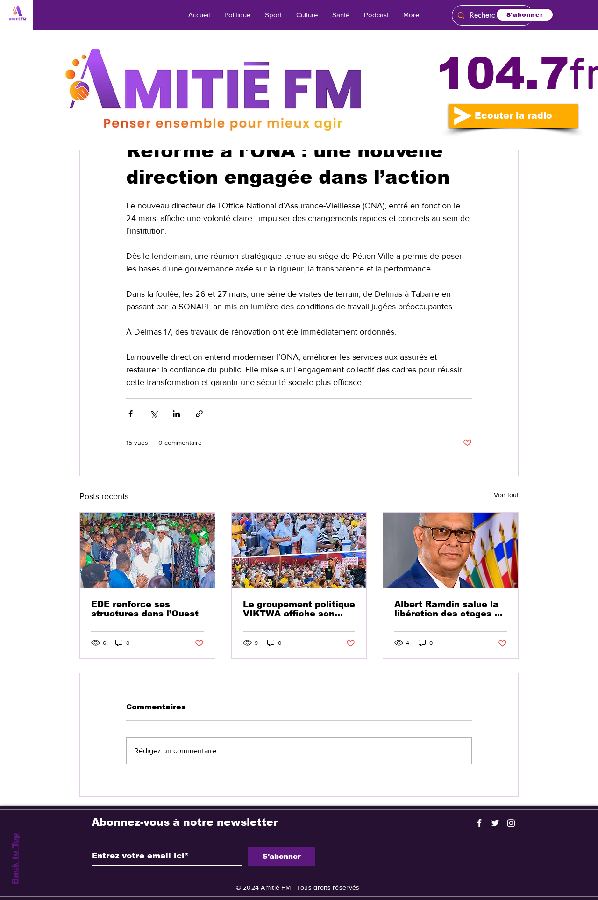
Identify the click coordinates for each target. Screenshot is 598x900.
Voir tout (506, 495)
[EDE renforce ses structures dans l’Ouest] (147, 550)
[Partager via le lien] (199, 413)
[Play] (463, 116)
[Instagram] (511, 823)
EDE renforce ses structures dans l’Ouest (145, 609)
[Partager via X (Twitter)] (153, 413)
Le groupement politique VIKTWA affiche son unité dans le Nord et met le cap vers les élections (299, 609)
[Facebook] (479, 823)
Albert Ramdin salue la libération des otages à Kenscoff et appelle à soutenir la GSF (447, 609)
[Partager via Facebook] (130, 413)
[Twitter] (495, 823)
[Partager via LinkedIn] (176, 413)
